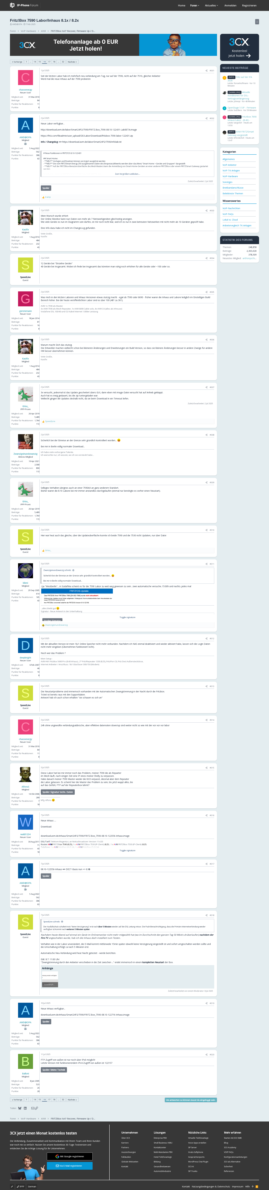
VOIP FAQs (228, 1152)
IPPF (21, 1186)
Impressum (237, 1186)
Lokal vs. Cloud (230, 219)
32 (63, 61)
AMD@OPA (17, 24)
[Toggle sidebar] (257, 21)
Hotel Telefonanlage (163, 1157)
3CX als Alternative (232, 1161)
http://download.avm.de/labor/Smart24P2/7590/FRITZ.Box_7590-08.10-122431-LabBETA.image (89, 129)
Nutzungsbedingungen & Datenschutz (211, 1186)
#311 (212, 563)
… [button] (30, 61)
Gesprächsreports (196, 1157)
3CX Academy (230, 1147)
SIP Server (192, 1147)
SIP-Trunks (192, 1171)
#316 (212, 815)
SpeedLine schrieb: (51, 921)
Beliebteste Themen (233, 193)
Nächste (71, 62)
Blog (226, 1142)
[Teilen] (206, 70)
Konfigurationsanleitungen (235, 1157)
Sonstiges (227, 182)
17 (49, 61)
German (32, 1186)
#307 (212, 387)
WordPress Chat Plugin (198, 1161)
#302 (212, 118)
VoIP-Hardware (230, 176)
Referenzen (229, 1171)
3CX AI (191, 1166)
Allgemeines (229, 159)
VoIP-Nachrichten (231, 208)
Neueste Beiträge (235, 68)
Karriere (125, 1142)
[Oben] (253, 1186)
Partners (125, 1147)
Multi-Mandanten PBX (163, 1152)
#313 (212, 686)
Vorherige (18, 62)
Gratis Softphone (195, 1152)
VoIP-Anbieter (229, 164)
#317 (212, 863)
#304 (212, 258)
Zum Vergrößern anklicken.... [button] (127, 174)
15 (40, 61)
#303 (212, 210)
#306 (212, 339)
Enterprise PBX (160, 1138)
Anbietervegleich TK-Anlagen (237, 225)
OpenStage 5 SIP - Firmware (242, 107)
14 (35, 61)
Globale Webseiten (129, 1161)
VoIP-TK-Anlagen (231, 170)
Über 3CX (125, 1138)
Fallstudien (126, 1157)
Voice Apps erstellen (197, 1142)
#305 (212, 292)
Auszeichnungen (128, 1152)
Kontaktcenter (160, 1147)
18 (54, 61)
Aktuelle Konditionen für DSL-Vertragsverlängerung (239, 95)
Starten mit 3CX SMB (233, 1138)
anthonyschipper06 (252, 258)
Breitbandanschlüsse (233, 187)
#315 (212, 767)
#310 (212, 530)
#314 (212, 720)
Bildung (157, 1161)
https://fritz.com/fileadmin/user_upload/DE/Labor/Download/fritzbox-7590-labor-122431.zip (87, 135)
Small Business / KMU (163, 1142)
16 (44, 61)
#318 (212, 915)
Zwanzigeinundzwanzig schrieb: (57, 570)
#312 (212, 638)
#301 (212, 70)
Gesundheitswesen (162, 1166)
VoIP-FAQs (228, 214)
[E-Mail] (30, 1108)
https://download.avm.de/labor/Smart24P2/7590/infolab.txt (92, 141)
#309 (212, 482)
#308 (212, 434)
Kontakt (124, 1166)
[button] (198, 5)
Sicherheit (228, 1166)
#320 (212, 1054)
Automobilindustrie (162, 1171)
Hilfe (247, 1186)
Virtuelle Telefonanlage (198, 1138)
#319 (212, 1003)
